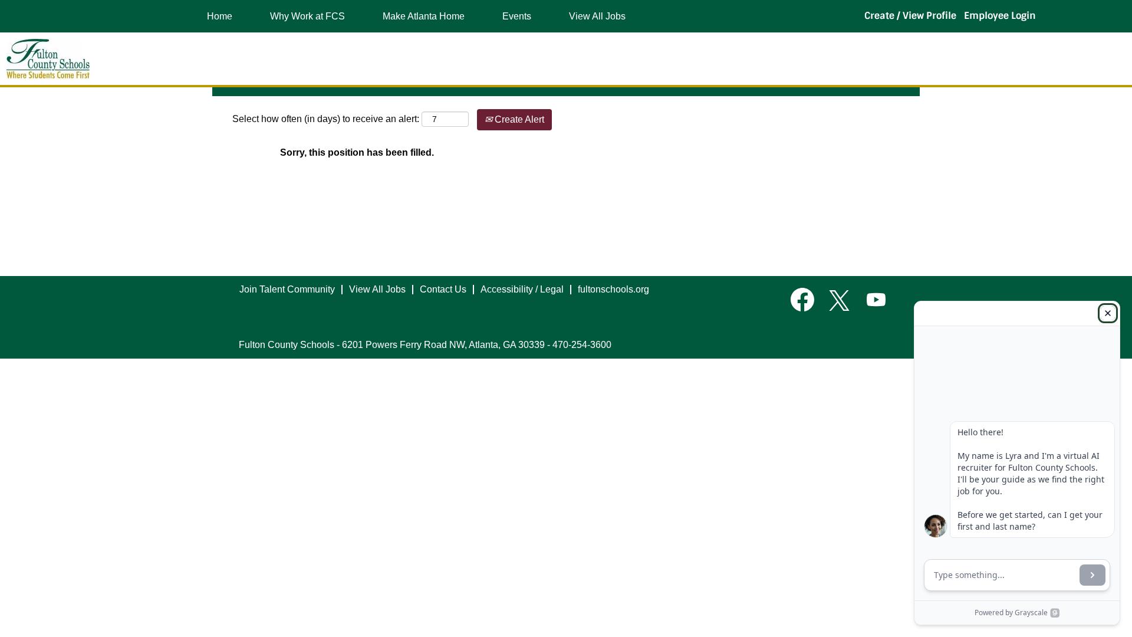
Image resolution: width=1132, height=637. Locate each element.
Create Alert (518, 119)
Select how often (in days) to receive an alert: (325, 119)
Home (219, 16)
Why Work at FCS (307, 16)
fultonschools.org (613, 289)
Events (516, 16)
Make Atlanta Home (424, 16)
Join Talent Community (287, 289)
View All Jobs (597, 16)
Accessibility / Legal (522, 289)
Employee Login (1000, 15)
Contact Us (443, 289)
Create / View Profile (910, 15)
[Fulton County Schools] (48, 58)
